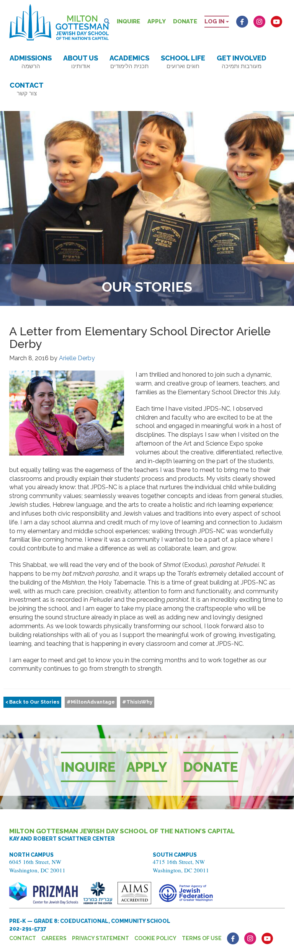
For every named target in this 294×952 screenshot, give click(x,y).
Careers (54, 938)
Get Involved (241, 62)
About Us (80, 62)
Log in (215, 21)
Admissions (31, 62)
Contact (27, 89)
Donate (185, 21)
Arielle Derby (77, 358)
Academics (129, 62)
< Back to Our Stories (32, 702)
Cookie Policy (155, 938)
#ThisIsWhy (137, 702)
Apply (156, 21)
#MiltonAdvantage (91, 702)
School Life (183, 62)
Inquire (128, 21)
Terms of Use (202, 938)
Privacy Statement (100, 938)
